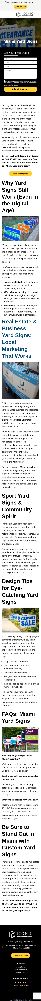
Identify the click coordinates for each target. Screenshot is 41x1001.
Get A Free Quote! (20, 173)
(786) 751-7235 (20, 6)
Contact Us (20, 972)
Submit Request (21, 89)
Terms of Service (20, 970)
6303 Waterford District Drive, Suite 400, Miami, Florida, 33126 (21, 946)
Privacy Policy (20, 967)
